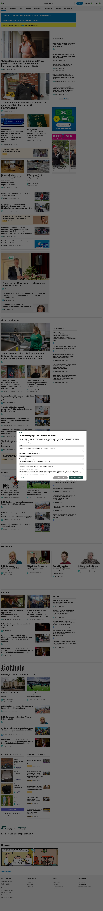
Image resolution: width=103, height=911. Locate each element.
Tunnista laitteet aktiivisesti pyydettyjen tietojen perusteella (34, 461)
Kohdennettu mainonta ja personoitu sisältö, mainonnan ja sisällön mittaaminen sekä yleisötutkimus (44, 451)
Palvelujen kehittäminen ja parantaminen (29, 453)
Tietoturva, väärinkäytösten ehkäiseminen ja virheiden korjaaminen (36, 466)
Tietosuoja (21, 477)
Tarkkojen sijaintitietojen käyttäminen (28, 459)
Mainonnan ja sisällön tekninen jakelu (29, 469)
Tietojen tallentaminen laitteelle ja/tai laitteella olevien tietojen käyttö (37, 448)
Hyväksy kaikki (76, 478)
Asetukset (60, 478)
